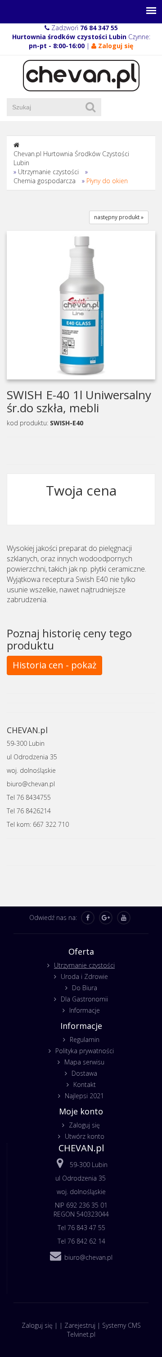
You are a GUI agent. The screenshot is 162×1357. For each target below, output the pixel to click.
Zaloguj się (84, 1125)
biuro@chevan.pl (88, 1257)
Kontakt (84, 1084)
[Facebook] (87, 917)
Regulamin (84, 1039)
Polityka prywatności (84, 1050)
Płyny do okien (107, 180)
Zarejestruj (79, 1325)
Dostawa (84, 1073)
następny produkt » (119, 217)
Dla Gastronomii (84, 999)
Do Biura (84, 987)
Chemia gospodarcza (45, 180)
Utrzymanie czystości (48, 171)
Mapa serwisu (84, 1062)
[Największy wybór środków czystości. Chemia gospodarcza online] (81, 75)
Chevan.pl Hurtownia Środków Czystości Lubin (71, 158)
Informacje (84, 1010)
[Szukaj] (90, 107)
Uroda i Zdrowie (84, 976)
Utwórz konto (84, 1136)
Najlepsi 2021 (84, 1095)
